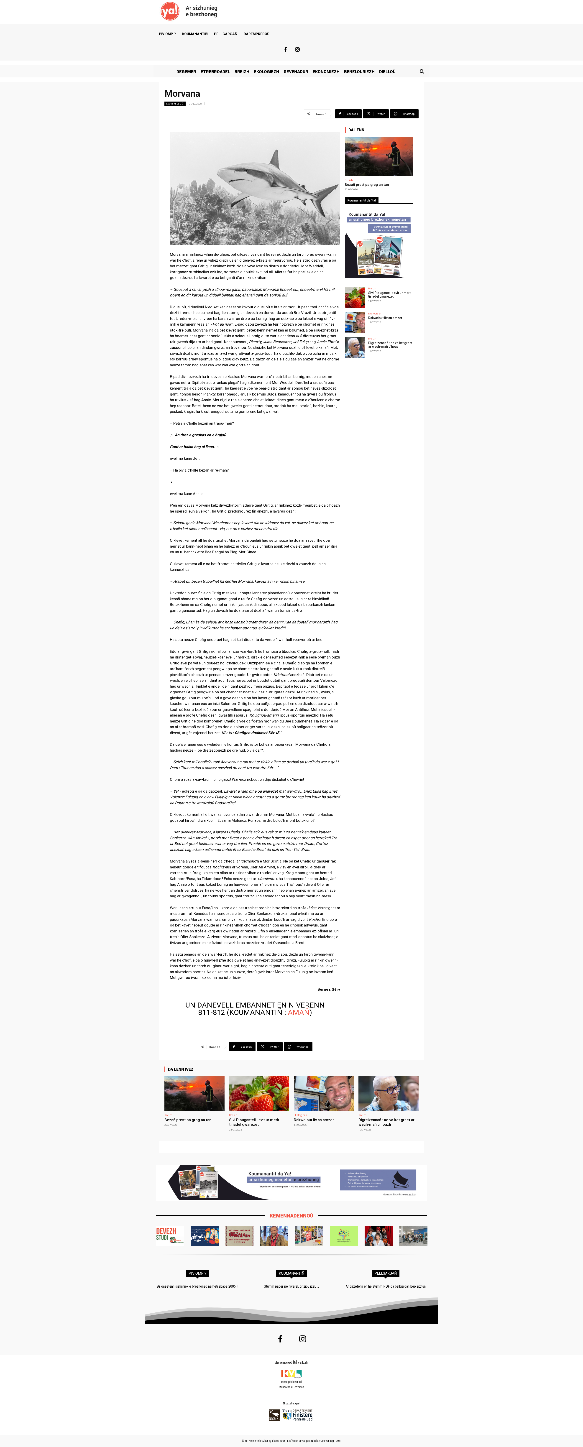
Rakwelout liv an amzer (385, 318)
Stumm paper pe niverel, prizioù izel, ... (291, 1286)
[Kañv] (274, 1236)
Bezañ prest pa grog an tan (367, 185)
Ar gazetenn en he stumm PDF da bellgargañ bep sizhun (386, 1286)
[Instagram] (297, 50)
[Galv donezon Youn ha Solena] (344, 1236)
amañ (298, 1012)
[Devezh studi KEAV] (170, 1236)
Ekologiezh (374, 313)
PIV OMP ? (197, 1273)
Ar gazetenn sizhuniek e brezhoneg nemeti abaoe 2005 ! (197, 1286)
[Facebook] (285, 50)
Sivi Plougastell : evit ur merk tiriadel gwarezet (389, 295)
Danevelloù (175, 103)
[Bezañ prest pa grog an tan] (379, 156)
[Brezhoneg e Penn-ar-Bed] (205, 1236)
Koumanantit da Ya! (362, 200)
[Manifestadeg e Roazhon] (309, 1236)
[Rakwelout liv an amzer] (355, 322)
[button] (421, 71)
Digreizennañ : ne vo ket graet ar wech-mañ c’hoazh (390, 345)
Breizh (349, 180)
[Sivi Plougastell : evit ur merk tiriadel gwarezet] (355, 297)
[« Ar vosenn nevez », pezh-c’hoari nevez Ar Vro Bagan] (379, 1236)
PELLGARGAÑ (385, 1273)
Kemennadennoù (291, 1216)
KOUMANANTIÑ (291, 1273)
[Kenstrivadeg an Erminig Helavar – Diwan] (413, 1236)
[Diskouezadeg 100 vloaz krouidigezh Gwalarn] (239, 1236)
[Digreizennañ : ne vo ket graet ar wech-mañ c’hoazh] (355, 347)
